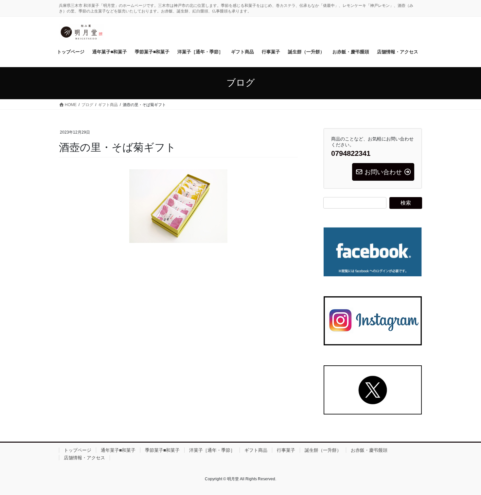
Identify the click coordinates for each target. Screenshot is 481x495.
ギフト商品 (255, 450)
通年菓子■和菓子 (118, 450)
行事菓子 (286, 450)
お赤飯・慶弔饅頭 (369, 450)
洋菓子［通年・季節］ (212, 450)
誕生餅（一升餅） (323, 450)
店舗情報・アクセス (84, 457)
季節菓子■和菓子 (162, 450)
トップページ (77, 450)
